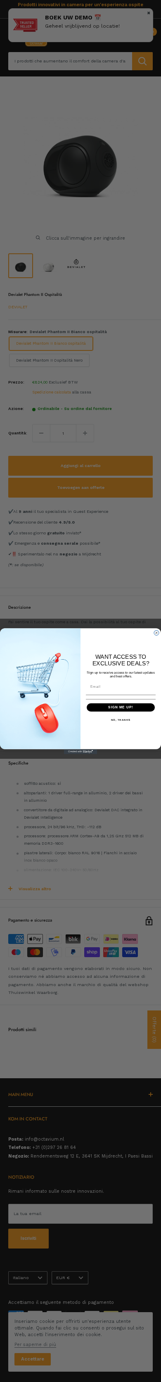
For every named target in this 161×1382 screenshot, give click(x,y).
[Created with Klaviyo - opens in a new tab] (80, 751)
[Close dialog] (156, 632)
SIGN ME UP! (120, 707)
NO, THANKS (121, 719)
